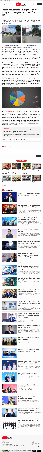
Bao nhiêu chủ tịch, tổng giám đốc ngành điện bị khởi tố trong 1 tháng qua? (28, 350)
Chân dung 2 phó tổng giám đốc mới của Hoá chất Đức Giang (28, 338)
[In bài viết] (34, 18)
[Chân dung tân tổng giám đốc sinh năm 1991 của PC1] (9, 233)
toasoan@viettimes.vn (36, 439)
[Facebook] (1, 26)
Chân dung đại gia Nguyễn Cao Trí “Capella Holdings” (14, 133)
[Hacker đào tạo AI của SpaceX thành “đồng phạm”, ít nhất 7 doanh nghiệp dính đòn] (16, 166)
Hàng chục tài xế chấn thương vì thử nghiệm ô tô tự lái (26, 183)
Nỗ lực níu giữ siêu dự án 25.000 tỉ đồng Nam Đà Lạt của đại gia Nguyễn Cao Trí (19, 129)
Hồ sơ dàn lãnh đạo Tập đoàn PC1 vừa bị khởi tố (28, 421)
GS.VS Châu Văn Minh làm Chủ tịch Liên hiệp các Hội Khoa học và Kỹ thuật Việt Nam (26, 171)
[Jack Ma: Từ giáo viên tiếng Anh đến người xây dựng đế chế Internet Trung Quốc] (9, 197)
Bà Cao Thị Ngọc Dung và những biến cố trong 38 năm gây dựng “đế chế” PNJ (28, 290)
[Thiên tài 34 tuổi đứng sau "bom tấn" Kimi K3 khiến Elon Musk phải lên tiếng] (9, 245)
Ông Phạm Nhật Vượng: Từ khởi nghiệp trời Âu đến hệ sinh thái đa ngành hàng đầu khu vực (29, 206)
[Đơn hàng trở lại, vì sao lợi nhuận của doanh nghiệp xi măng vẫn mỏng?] (6, 178)
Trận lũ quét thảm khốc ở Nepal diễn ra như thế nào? (36, 183)
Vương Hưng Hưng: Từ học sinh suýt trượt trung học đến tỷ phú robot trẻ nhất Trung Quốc (29, 303)
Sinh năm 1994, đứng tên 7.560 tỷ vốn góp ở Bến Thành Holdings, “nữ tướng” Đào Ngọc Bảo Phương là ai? (21, 135)
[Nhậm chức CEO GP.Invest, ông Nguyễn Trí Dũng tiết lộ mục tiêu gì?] (9, 329)
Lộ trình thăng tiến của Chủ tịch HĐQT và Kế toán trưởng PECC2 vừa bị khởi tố (28, 409)
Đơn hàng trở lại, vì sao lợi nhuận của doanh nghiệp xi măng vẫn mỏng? (6, 183)
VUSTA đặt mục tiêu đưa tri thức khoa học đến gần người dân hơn (16, 183)
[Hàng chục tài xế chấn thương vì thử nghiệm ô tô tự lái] (26, 178)
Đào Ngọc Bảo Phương (9, 111)
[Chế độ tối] (35, 4)
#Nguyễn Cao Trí (15, 139)
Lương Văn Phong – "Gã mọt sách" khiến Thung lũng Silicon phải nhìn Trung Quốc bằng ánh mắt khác (28, 315)
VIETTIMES (21, 4)
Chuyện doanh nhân (8, 190)
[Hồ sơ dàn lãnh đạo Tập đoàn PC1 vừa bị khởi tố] (9, 424)
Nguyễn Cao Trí (7, 73)
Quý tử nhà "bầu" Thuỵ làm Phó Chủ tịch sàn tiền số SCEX (28, 386)
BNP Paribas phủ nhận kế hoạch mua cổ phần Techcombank (36, 171)
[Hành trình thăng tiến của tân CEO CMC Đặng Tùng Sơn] (9, 377)
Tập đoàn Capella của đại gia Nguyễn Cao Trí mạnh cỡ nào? (15, 131)
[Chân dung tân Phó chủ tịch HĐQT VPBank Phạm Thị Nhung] (9, 281)
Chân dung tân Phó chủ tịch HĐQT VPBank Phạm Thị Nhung (29, 279)
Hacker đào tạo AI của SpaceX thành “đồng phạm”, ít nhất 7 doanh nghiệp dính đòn (16, 171)
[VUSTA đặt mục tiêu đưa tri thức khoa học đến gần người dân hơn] (16, 178)
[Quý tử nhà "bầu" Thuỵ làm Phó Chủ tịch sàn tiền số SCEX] (9, 388)
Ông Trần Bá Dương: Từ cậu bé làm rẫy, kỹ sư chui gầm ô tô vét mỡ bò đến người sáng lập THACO (29, 267)
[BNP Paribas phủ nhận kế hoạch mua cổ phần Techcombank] (36, 166)
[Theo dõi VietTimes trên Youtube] (36, 446)
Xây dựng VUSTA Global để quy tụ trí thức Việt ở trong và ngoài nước (6, 171)
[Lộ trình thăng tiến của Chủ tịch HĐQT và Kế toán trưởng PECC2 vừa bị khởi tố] (9, 412)
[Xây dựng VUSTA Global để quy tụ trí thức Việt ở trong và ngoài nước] (6, 166)
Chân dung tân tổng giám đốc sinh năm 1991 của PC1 (28, 230)
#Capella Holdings (22, 139)
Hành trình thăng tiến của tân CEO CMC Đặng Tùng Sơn (28, 374)
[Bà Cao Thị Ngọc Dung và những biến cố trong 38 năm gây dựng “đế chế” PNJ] (9, 293)
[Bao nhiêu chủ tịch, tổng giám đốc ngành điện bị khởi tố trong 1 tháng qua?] (9, 353)
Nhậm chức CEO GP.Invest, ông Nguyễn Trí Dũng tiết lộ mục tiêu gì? (29, 326)
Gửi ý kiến (38, 155)
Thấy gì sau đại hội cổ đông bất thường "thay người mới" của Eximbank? (28, 218)
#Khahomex (9, 139)
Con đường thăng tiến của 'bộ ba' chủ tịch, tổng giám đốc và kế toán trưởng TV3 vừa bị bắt (29, 363)
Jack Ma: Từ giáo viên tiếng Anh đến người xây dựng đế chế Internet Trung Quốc (29, 194)
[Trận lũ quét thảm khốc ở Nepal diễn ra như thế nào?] (36, 178)
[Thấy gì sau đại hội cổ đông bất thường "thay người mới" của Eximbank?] (9, 221)
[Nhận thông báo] (33, 4)
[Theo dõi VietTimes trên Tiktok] (38, 446)
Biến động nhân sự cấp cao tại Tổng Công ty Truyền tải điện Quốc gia (28, 397)
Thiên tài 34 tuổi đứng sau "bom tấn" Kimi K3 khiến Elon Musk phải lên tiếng (29, 242)
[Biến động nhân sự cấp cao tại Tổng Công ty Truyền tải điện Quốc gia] (9, 400)
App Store (34, 451)
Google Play (39, 451)
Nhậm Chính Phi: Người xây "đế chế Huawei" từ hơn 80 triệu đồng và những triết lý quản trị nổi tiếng (28, 255)
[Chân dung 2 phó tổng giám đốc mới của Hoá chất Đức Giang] (9, 341)
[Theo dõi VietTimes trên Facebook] (33, 446)
